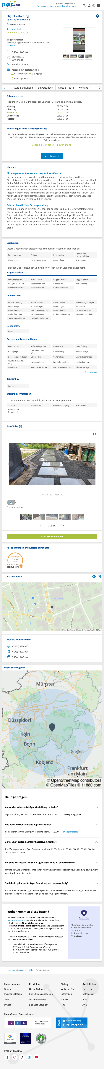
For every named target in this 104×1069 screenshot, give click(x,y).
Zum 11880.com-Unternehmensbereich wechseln (56, 6)
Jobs (6, 999)
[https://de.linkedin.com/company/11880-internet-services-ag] (29, 1057)
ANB (84, 1005)
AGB (84, 999)
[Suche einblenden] (85, 5)
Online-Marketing (37, 999)
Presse (7, 1005)
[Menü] (99, 5)
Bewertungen (45, 87)
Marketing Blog (68, 989)
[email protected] (70, 831)
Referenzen (66, 994)
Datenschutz (88, 994)
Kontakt (83, 87)
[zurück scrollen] (4, 87)
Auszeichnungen (23, 87)
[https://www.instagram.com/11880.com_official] (15, 1057)
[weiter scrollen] (99, 87)
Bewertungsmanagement (41, 994)
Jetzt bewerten (52, 156)
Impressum (87, 989)
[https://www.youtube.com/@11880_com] (37, 1057)
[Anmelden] (90, 5)
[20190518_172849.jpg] (94, 434)
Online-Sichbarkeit (38, 989)
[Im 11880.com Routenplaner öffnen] (94, 576)
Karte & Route (66, 87)
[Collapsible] (97, 807)
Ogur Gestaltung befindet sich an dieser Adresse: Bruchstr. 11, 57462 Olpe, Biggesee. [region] (43, 814)
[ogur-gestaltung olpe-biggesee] (26, 517)
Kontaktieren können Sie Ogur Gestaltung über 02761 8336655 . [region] (41, 831)
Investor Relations (13, 994)
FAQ (63, 1005)
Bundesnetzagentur (16, 920)
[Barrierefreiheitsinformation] (94, 5)
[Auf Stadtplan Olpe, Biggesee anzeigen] (99, 576)
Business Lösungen (38, 1005)
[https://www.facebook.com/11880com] (7, 1057)
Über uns (8, 989)
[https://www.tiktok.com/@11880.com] (22, 1057)
